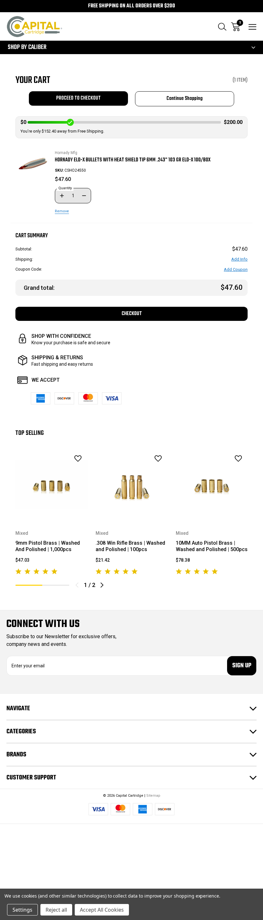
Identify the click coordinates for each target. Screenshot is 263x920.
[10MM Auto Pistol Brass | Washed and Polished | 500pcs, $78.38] (212, 484)
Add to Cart (51, 512)
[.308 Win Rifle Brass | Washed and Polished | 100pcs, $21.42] (132, 484)
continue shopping (184, 98)
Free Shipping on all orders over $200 (131, 6)
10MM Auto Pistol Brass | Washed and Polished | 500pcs (212, 546)
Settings (22, 909)
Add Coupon (236, 269)
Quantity (65, 188)
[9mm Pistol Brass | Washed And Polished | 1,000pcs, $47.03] (51, 484)
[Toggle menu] (252, 27)
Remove (62, 211)
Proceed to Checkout (78, 98)
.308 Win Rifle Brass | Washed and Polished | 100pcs (130, 546)
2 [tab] (55, 585)
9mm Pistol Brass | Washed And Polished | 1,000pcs (47, 546)
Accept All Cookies (102, 909)
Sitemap (153, 796)
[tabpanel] (52, 512)
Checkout (132, 313)
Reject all (56, 909)
